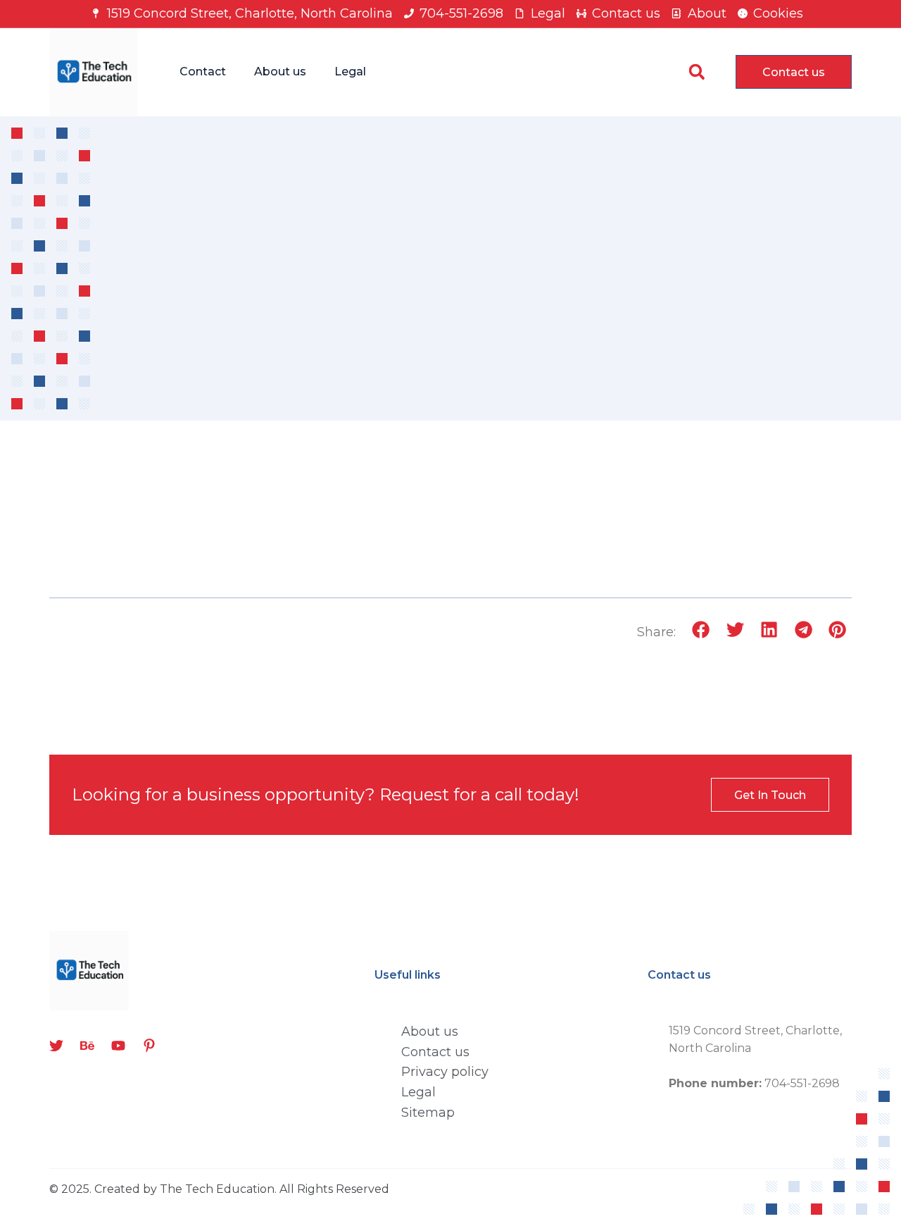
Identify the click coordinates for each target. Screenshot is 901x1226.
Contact (202, 71)
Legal (350, 71)
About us (280, 71)
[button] (696, 72)
